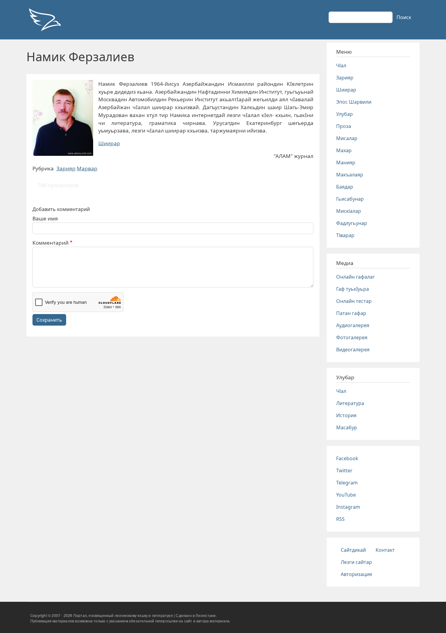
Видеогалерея (353, 349)
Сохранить (49, 319)
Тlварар (345, 235)
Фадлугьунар (351, 223)
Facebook (347, 458)
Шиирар (109, 143)
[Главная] (44, 19)
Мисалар (346, 138)
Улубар (344, 114)
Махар (344, 150)
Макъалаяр (349, 174)
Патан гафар (351, 313)
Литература (350, 403)
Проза (343, 126)
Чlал (341, 65)
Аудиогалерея (352, 325)
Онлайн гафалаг (355, 276)
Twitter (344, 470)
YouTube (346, 494)
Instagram (348, 507)
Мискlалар (348, 211)
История (346, 415)
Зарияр (66, 168)
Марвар (87, 168)
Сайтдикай (353, 550)
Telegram (347, 482)
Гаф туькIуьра (352, 289)
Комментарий (50, 242)
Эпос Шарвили (353, 102)
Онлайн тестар (354, 301)
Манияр (345, 162)
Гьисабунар (350, 199)
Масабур (346, 427)
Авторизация (356, 574)
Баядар (344, 186)
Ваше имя (45, 218)
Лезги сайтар (356, 562)
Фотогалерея (351, 337)
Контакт (385, 550)
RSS (340, 519)
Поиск (404, 17)
